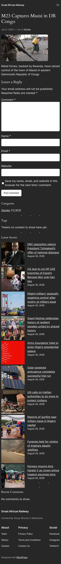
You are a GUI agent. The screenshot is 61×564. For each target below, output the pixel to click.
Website (6, 166)
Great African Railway (12, 5)
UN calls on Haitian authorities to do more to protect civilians (42, 396)
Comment (8, 99)
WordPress (21, 557)
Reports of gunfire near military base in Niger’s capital (41, 421)
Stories (27, 29)
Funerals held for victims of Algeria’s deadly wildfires (42, 445)
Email (5, 151)
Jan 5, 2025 (7, 29)
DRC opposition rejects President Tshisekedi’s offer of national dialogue (43, 248)
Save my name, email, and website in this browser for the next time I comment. (31, 183)
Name (6, 136)
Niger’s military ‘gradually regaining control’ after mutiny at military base (42, 297)
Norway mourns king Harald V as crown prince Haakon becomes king (43, 470)
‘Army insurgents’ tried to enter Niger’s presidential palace (43, 347)
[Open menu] (58, 5)
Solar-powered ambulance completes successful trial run (41, 371)
